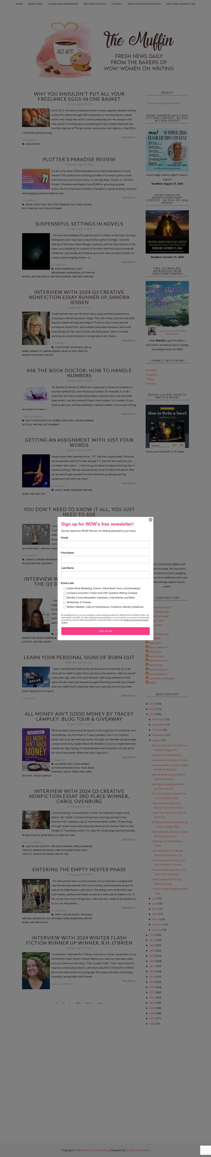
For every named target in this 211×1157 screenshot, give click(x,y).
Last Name (67, 568)
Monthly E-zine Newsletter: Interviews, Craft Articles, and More (101, 597)
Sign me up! (105, 631)
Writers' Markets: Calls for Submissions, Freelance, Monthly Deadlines (105, 607)
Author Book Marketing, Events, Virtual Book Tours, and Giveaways (103, 588)
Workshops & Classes (79, 602)
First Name (67, 553)
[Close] (150, 520)
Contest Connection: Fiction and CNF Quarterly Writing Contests (102, 593)
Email (64, 537)
